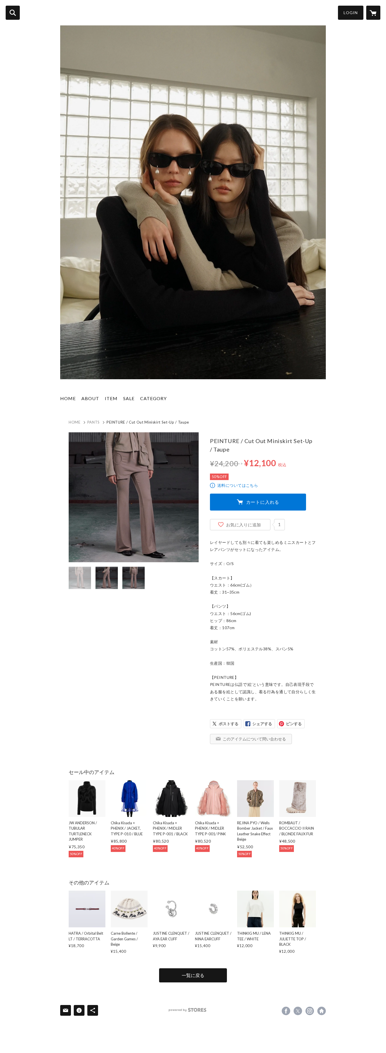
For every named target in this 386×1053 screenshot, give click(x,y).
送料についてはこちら (237, 485)
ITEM (111, 398)
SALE (129, 398)
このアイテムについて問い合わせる (254, 738)
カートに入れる (262, 502)
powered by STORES (187, 1010)
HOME (68, 398)
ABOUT (90, 398)
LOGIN (351, 12)
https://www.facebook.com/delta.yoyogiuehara (286, 1011)
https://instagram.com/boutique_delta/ (309, 1011)
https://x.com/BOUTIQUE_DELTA (298, 1011)
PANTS (93, 422)
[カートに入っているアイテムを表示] (373, 13)
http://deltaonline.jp (321, 1011)
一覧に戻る (193, 975)
